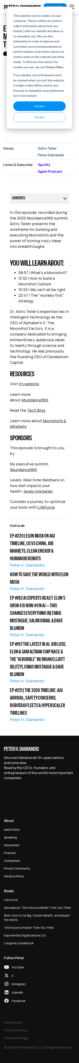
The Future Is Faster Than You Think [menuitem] (29, 928)
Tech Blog (36, 410)
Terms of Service (16, 1030)
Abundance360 (34, 399)
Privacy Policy (54, 67)
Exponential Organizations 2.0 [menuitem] (25, 935)
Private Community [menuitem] (17, 868)
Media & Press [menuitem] (14, 876)
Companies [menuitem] (12, 861)
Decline (39, 117)
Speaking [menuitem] (10, 837)
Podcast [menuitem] (10, 853)
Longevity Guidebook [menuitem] (19, 943)
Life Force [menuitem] (11, 900)
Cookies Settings (16, 1038)
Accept (39, 106)
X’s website (29, 383)
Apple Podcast (50, 171)
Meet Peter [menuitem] (12, 830)
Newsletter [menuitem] (12, 845)
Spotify (44, 164)
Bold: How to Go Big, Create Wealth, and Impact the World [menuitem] (37, 917)
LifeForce (46, 507)
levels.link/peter (38, 491)
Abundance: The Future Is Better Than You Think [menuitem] (37, 908)
